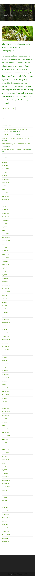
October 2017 (5, 261)
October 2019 (5, 220)
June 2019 (4, 223)
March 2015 (5, 329)
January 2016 (5, 319)
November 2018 (6, 237)
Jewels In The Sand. (7, 135)
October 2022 (5, 169)
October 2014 (5, 346)
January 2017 (5, 281)
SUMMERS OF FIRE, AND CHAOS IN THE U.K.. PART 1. (16, 144)
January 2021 (5, 193)
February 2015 (5, 333)
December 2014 (6, 339)
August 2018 (5, 244)
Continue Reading (9, 109)
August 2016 (5, 295)
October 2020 (5, 199)
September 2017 (6, 264)
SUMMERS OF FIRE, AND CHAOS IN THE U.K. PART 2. (16, 138)
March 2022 (5, 175)
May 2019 (4, 227)
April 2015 (4, 326)
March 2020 (5, 210)
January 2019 (5, 234)
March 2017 (5, 278)
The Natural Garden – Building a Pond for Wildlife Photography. (17, 47)
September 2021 (6, 182)
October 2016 (5, 288)
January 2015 (5, 336)
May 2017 (4, 275)
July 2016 (4, 298)
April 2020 (4, 206)
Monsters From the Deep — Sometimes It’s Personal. (15, 149)
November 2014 (6, 343)
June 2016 (4, 302)
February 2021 (5, 189)
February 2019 (5, 230)
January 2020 (5, 213)
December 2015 (6, 322)
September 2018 (6, 240)
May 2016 (4, 305)
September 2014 (6, 350)
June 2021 (4, 186)
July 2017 (4, 268)
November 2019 (6, 216)
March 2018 (5, 251)
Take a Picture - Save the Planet (17, 10)
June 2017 (4, 271)
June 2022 (4, 172)
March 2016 (5, 312)
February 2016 (5, 315)
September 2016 (6, 292)
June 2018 (4, 247)
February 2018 (5, 254)
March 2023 (5, 165)
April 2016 (4, 309)
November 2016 (6, 285)
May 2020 (4, 203)
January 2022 (5, 179)
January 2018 (5, 257)
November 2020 (6, 196)
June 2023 (4, 162)
